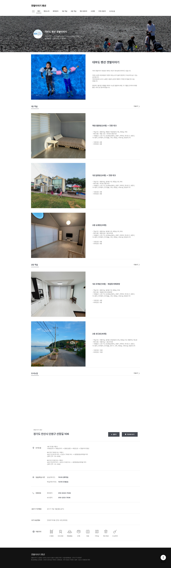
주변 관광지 (102, 11)
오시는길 (112, 11)
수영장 (93, 11)
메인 (38, 11)
